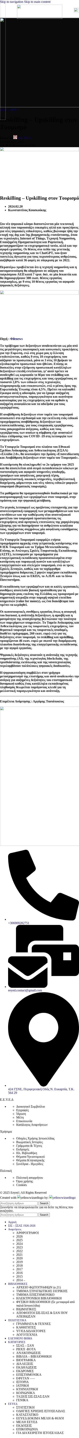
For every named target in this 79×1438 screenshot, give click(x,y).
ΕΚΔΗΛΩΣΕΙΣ (26, 1367)
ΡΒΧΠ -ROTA (26, 1349)
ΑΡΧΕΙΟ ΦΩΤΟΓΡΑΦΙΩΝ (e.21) (38, 1287)
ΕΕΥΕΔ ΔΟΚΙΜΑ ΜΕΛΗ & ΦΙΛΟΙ (40, 1418)
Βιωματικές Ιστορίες (29, 1142)
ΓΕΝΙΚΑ (22, 1400)
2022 (19, 1251)
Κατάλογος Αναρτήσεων (32, 1124)
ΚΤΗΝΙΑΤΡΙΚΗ (27, 1389)
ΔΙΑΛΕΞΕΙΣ (24, 1363)
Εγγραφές (22, 1110)
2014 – (20, 1280)
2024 (19, 1243)
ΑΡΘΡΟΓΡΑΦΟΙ (27, 1233)
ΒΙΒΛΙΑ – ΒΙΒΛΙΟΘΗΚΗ (34, 1356)
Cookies (21, 1185)
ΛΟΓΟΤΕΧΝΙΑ (26, 1334)
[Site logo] (39, 17)
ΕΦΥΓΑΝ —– (25, 1378)
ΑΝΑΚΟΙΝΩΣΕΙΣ (28, 1353)
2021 (19, 1254)
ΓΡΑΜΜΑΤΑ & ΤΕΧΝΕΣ (33, 1323)
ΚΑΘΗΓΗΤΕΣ (26, 1327)
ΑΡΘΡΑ (13, 110)
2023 (19, 1247)
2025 (19, 1240)
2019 (19, 1262)
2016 (19, 1273)
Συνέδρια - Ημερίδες (29, 1164)
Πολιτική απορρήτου (29, 1177)
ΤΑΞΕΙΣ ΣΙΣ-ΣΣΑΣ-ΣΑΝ (32, 1396)
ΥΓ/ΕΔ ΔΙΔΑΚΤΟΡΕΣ (31, 1331)
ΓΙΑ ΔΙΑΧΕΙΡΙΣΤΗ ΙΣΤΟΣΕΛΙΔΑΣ (40, 1433)
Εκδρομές (22, 1149)
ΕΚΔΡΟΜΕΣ (25, 1371)
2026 (19, 1236)
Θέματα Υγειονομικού (30, 1156)
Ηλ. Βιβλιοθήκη (26, 1153)
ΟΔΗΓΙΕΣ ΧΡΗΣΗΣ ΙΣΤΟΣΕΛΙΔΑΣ (40, 1411)
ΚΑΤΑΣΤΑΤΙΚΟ (27, 1414)
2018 (19, 1265)
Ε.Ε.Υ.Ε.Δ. (25, 138)
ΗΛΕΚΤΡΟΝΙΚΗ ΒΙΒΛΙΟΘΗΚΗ (39, 1298)
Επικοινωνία (24, 1121)
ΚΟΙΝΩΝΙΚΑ (25, 1393)
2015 (19, 1276)
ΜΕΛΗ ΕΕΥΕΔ (26, 1422)
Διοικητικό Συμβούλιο (30, 1106)
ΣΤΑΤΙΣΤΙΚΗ (25, 1407)
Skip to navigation (12, 1)
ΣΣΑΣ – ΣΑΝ (25, 1345)
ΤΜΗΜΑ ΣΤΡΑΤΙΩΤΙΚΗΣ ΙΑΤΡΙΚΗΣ (41, 1291)
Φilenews (16, 339)
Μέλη (20, 1117)
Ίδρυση (21, 1113)
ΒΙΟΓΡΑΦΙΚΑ (26, 1360)
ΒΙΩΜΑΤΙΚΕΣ (26, 1309)
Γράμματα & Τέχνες (29, 1145)
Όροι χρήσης (24, 1181)
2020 (19, 1258)
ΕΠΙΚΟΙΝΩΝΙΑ (27, 1429)
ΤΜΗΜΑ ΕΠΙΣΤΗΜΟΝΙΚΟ (35, 1294)
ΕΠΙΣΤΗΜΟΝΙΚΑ (29, 1374)
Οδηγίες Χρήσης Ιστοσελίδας (35, 1138)
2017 (19, 1269)
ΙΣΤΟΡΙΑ (22, 1382)
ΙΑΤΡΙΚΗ (22, 1385)
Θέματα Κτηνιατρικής (30, 1160)
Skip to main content (37, 1)
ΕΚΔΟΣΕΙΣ (24, 1425)
